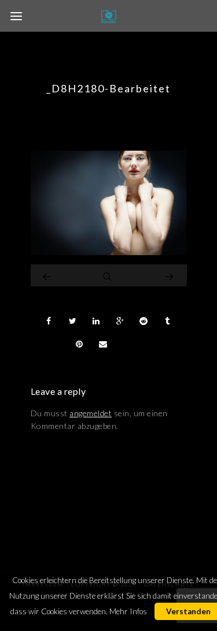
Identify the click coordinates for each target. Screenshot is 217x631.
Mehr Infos (128, 611)
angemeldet (90, 413)
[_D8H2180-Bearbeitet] (109, 252)
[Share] (49, 321)
